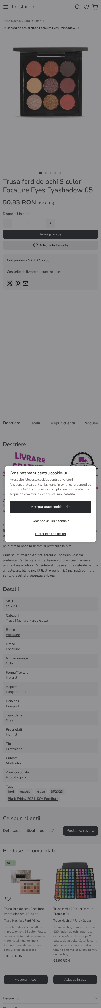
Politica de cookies (35, 489)
